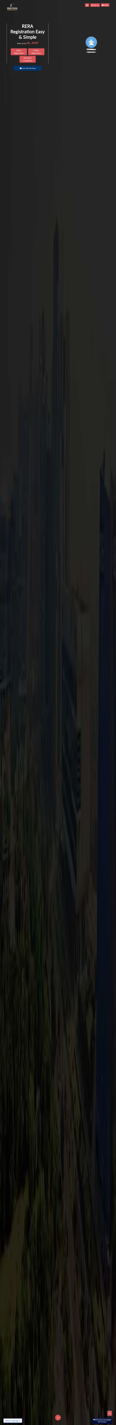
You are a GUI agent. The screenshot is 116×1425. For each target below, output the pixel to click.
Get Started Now (29, 68)
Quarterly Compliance (27, 59)
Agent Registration (19, 51)
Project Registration (36, 51)
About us (95, 5)
